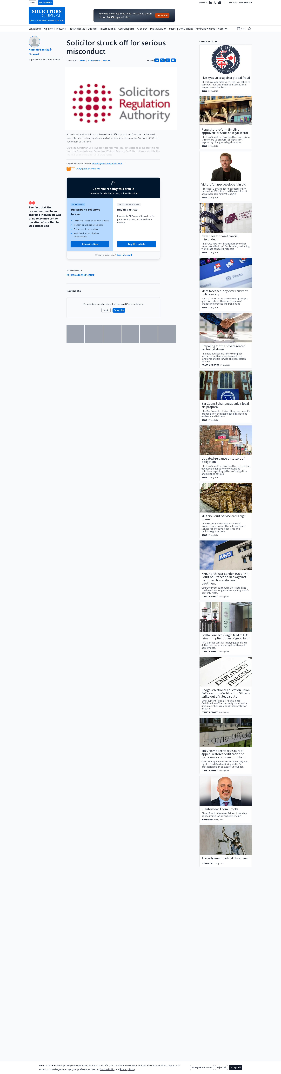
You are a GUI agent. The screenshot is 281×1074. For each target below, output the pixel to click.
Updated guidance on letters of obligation (222, 460)
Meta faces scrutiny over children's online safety (224, 293)
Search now (162, 15)
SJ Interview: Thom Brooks (219, 809)
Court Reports (126, 29)
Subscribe (119, 310)
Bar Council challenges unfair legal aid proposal (225, 405)
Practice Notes (76, 29)
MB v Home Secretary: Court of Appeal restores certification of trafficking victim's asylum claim (223, 754)
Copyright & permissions (88, 168)
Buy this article (136, 244)
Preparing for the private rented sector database (223, 348)
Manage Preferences (202, 1067)
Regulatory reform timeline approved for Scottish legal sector (224, 131)
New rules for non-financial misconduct (219, 238)
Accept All (235, 1067)
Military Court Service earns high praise (223, 518)
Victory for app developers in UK (223, 184)
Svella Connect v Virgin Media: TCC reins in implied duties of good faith (225, 637)
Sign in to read (124, 255)
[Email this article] (173, 60)
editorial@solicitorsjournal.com (107, 163)
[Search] (249, 29)
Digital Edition (158, 29)
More (220, 29)
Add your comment (100, 60)
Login (32, 2)
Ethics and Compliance (80, 275)
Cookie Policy (107, 1069)
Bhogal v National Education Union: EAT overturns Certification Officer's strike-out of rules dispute (225, 693)
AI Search (142, 29)
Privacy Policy (127, 1069)
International (108, 29)
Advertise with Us (205, 29)
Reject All (221, 1067)
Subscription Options (181, 29)
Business (93, 29)
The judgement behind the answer (225, 858)
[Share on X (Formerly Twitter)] (162, 60)
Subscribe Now (45, 2)
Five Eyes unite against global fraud (225, 78)
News (82, 60)
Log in (106, 310)
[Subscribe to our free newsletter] (219, 2)
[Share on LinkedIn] (156, 60)
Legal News (35, 29)
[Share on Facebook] (167, 60)
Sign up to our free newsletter (240, 2)
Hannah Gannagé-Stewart (40, 52)
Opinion (48, 29)
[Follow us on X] (215, 2)
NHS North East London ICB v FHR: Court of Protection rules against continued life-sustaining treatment (225, 579)
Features (61, 29)
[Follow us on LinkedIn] (210, 2)
